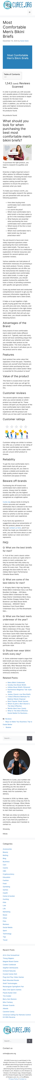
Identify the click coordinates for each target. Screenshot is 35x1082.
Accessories (7, 849)
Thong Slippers (8, 958)
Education (6, 877)
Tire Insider (7, 996)
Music (5, 915)
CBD (4, 871)
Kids (4, 902)
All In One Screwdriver (11, 955)
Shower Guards (8, 1005)
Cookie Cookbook (9, 965)
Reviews (8, 719)
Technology (7, 934)
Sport (5, 930)
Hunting (6, 899)
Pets (4, 921)
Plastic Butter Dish (10, 993)
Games (5, 890)
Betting (5, 855)
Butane (8, 727)
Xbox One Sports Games (12, 990)
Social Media (7, 927)
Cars (4, 865)
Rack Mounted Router (11, 980)
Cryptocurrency (8, 874)
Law (4, 905)
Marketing (6, 912)
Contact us (22, 1079)
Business (6, 862)
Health (5, 893)
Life (4, 909)
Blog (4, 858)
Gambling (6, 887)
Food (5, 883)
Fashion (6, 880)
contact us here (15, 528)
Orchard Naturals (9, 971)
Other (5, 918)
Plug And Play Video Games (13, 977)
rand (15, 83)
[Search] (29, 738)
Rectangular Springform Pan (13, 986)
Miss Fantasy (8, 1002)
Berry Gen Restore (10, 999)
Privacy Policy (13, 1079)
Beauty (5, 852)
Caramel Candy (8, 1012)
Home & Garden (9, 896)
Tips (4, 937)
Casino (5, 868)
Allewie (5, 1008)
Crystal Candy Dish (10, 974)
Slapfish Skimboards (10, 968)
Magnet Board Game (10, 961)
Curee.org (6, 502)
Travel (5, 940)
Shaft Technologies (10, 983)
